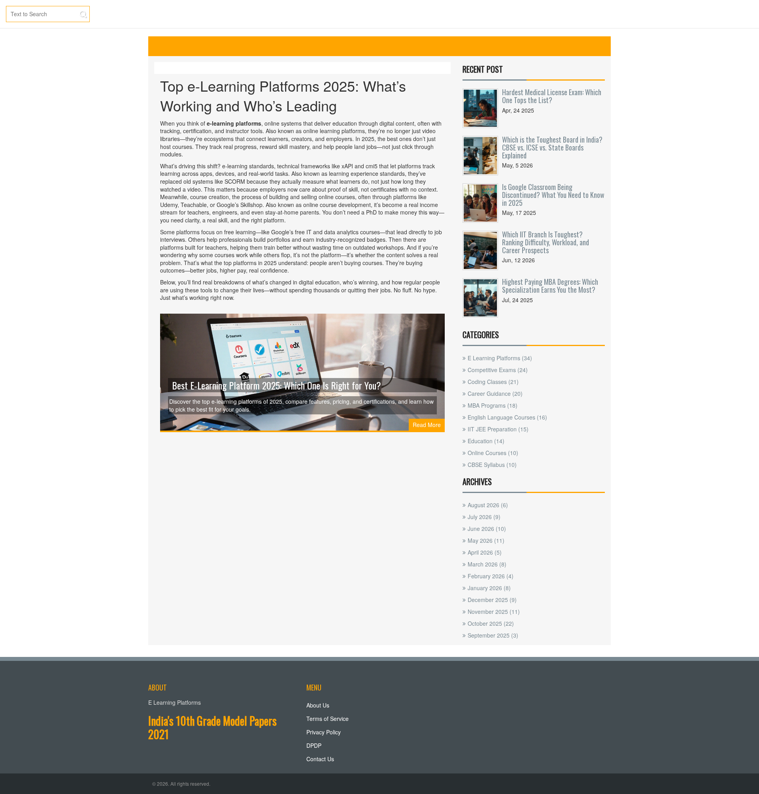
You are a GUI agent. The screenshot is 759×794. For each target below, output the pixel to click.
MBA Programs (492, 405)
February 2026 (491, 576)
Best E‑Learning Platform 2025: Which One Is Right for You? (276, 385)
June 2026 (487, 528)
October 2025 (491, 623)
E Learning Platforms (500, 358)
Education (486, 441)
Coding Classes (493, 382)
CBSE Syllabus (492, 464)
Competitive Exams (498, 370)
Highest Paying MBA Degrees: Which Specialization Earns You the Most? (550, 286)
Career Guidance (495, 393)
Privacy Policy (323, 732)
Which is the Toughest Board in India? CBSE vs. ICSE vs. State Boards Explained (552, 147)
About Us (317, 705)
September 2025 (493, 635)
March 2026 (487, 564)
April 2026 (485, 552)
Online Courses (493, 453)
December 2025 (492, 600)
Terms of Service (327, 719)
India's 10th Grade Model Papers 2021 (212, 727)
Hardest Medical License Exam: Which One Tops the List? (551, 96)
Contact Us (320, 759)
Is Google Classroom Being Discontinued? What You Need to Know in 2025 (553, 195)
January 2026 (489, 588)
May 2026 (486, 540)
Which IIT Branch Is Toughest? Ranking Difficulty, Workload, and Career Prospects (545, 242)
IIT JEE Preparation (498, 429)
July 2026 (484, 517)
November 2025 (494, 611)
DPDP (313, 745)
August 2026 (488, 505)
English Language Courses (507, 417)
